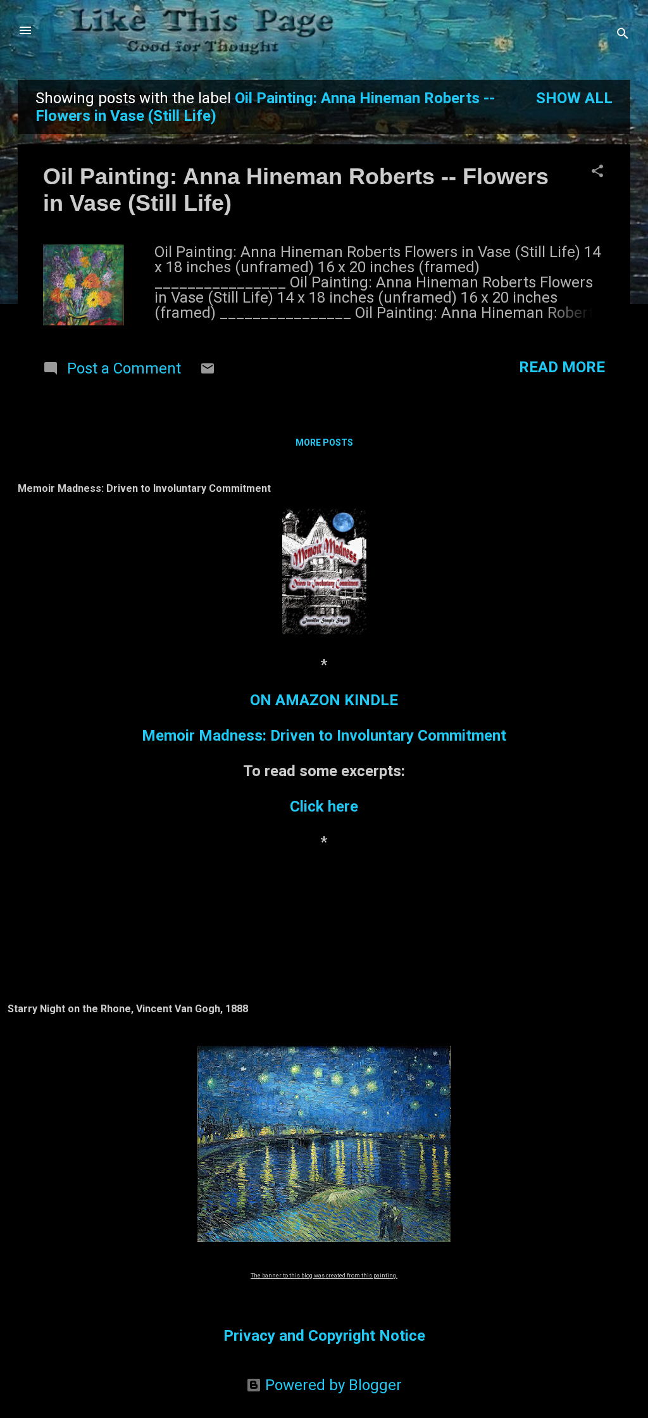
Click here (324, 806)
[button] (597, 172)
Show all (574, 98)
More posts (324, 442)
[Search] (622, 34)
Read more (562, 367)
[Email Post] (207, 371)
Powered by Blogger (331, 1385)
